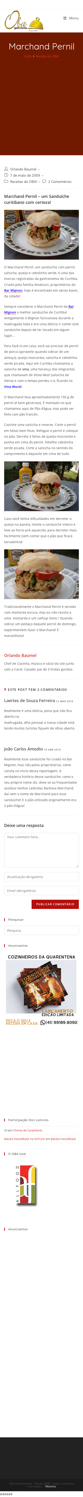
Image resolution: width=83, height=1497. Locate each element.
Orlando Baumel (23, 169)
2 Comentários (59, 181)
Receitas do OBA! (23, 181)
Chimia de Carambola (27, 1130)
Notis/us (50, 1486)
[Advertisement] (41, 103)
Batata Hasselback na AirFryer (24, 1139)
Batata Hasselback (63, 1139)
